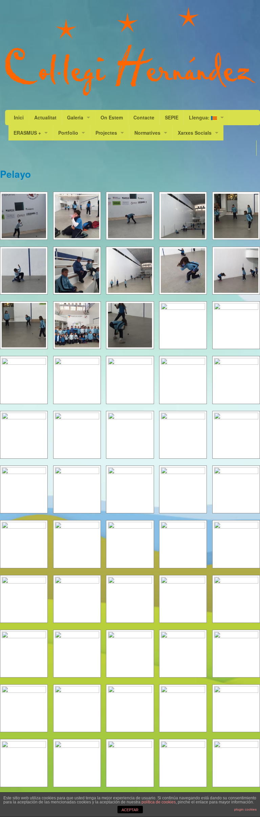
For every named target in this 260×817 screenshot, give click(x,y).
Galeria (75, 117)
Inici (19, 117)
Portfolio (68, 132)
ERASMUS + (27, 132)
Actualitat (45, 117)
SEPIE (171, 117)
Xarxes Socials (195, 132)
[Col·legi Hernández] (130, 51)
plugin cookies (245, 809)
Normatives (147, 132)
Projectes (106, 132)
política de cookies (159, 802)
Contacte (143, 117)
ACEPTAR (130, 810)
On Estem (112, 117)
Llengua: (200, 117)
